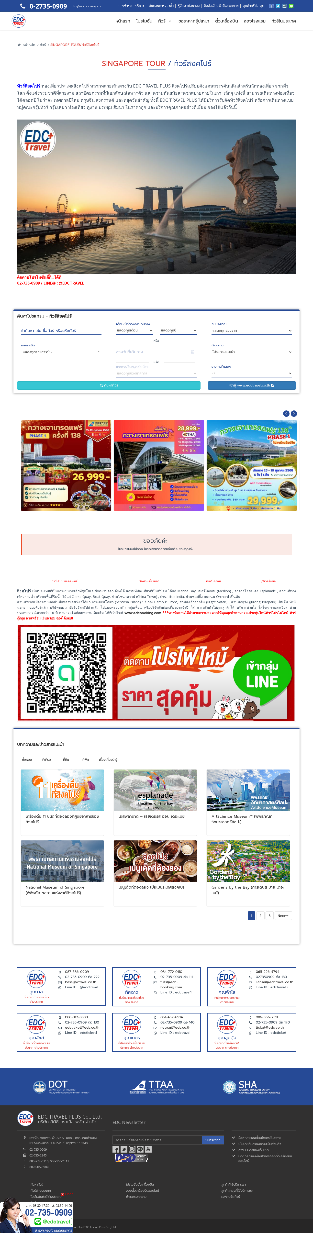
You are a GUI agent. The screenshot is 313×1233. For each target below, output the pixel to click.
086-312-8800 (76, 1017)
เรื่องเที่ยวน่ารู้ (108, 759)
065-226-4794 (267, 971)
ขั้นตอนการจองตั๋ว (161, 5)
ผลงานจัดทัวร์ (230, 1196)
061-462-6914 (171, 1017)
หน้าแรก (122, 21)
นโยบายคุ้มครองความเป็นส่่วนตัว (259, 1144)
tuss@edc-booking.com (171, 985)
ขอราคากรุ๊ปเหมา (194, 21)
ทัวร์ (162, 21)
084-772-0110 (171, 971)
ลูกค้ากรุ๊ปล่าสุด (253, 5)
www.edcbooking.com (142, 613)
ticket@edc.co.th (270, 1027)
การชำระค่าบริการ (131, 5)
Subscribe (213, 1140)
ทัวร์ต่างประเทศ (41, 1190)
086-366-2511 (267, 1017)
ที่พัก (85, 759)
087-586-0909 (77, 971)
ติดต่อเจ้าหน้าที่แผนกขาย (221, 5)
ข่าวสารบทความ (136, 1196)
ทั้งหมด (27, 759)
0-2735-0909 (47, 6)
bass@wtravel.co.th (80, 982)
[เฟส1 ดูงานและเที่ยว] (66, 452)
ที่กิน (66, 759)
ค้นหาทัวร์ (110, 385)
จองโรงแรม (255, 21)
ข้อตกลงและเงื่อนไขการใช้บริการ (259, 1137)
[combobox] (61, 352)
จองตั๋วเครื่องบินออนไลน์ (142, 1190)
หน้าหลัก (28, 44)
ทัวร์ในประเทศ (283, 21)
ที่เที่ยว (46, 759)
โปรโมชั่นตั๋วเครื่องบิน (140, 1184)
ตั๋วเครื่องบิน (226, 21)
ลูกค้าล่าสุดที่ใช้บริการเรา (237, 1190)
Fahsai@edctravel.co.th (274, 982)
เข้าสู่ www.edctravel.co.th (250, 385)
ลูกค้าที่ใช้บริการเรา (233, 1184)
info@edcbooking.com (87, 6)
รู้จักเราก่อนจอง (189, 5)
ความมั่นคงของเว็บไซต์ (253, 1150)
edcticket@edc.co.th (82, 1027)
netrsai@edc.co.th (175, 1027)
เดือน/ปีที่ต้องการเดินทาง (133, 324)
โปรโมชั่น (144, 21)
